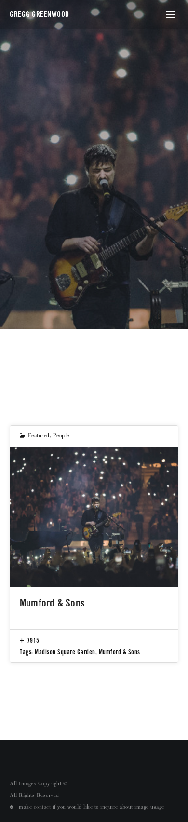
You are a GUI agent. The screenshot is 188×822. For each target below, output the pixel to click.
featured (39, 436)
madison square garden (65, 652)
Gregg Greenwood (39, 14)
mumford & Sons (119, 652)
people (61, 436)
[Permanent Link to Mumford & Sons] (94, 517)
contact (42, 807)
